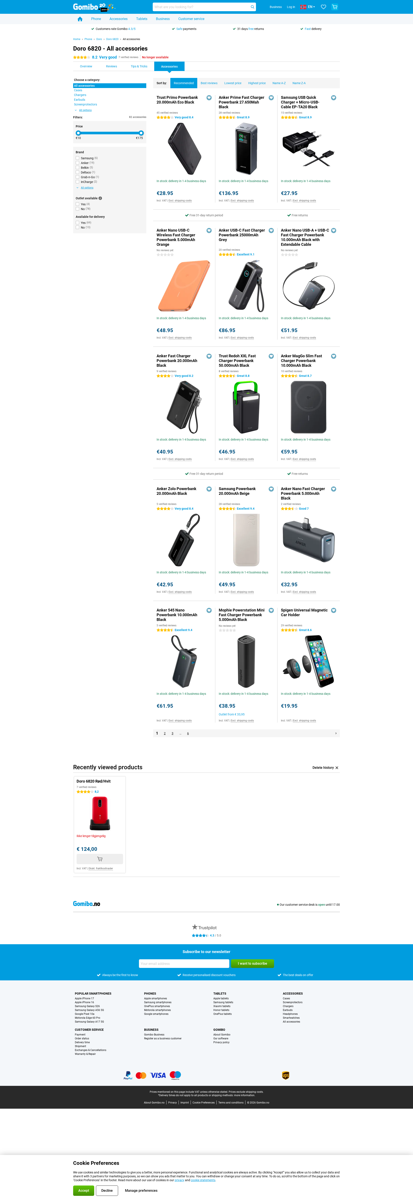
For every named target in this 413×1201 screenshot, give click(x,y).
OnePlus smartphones (157, 1006)
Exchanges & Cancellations (90, 1050)
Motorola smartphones (157, 1010)
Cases (286, 998)
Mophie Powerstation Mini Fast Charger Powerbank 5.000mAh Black (242, 615)
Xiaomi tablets (221, 1006)
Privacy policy (221, 1042)
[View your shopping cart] (335, 7)
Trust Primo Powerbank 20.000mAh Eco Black (177, 99)
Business (163, 19)
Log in (291, 7)
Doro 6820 (112, 39)
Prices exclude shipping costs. (246, 1091)
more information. (244, 1095)
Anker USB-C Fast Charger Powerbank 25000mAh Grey (242, 235)
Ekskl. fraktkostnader (101, 868)
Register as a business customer (163, 1038)
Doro (99, 39)
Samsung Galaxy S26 (87, 1006)
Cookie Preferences (204, 1102)
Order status (82, 1038)
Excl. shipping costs (180, 200)
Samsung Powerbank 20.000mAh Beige (237, 491)
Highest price (257, 83)
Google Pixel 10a (84, 1013)
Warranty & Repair (85, 1054)
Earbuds (288, 1010)
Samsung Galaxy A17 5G (89, 1021)
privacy (179, 1180)
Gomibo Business (154, 1034)
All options (85, 110)
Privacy (172, 1102)
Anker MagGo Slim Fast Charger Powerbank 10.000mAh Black (301, 361)
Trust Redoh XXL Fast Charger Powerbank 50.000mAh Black (237, 361)
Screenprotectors (292, 1002)
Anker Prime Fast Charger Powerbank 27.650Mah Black (241, 102)
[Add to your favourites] (209, 97)
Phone (96, 19)
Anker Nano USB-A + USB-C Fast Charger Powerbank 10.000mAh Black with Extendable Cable (305, 237)
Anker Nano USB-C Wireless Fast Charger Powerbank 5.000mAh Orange (176, 237)
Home (76, 39)
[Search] (252, 6)
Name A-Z (279, 83)
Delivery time (82, 1042)
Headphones (290, 1013)
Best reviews (209, 83)
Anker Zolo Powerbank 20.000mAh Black (176, 491)
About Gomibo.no (154, 1102)
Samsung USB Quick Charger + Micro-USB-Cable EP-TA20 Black (300, 102)
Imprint (184, 1102)
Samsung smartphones (157, 1002)
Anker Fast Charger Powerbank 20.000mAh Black (177, 361)
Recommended (184, 83)
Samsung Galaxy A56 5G (89, 1010)
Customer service (191, 19)
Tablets (141, 19)
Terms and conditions (230, 1102)
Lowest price (232, 83)
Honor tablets (221, 1010)
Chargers (288, 1006)
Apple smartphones (155, 998)
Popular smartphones (93, 993)
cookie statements (203, 1180)
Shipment (80, 1046)
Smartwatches (291, 1017)
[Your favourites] (323, 7)
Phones (150, 993)
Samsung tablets (223, 1002)
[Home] (80, 19)
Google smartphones (156, 1013)
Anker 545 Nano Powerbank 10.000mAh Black (177, 615)
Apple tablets (221, 998)
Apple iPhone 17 (84, 998)
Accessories (118, 19)
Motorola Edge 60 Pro (87, 1017)
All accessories (131, 39)
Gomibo (219, 1029)
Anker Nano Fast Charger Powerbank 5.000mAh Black (303, 493)
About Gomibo (221, 1034)
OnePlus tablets (222, 1013)
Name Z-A (299, 83)
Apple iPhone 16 (84, 1002)
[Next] (336, 733)
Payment (80, 1034)
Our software (220, 1038)
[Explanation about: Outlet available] (100, 198)
